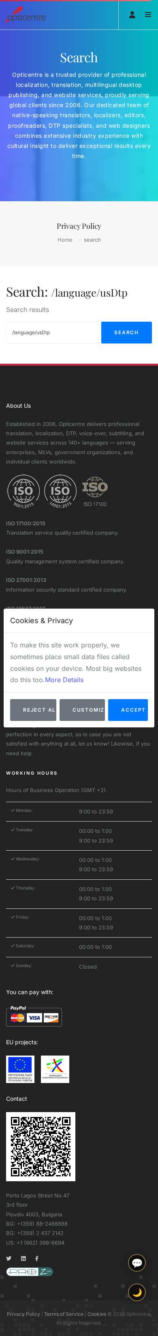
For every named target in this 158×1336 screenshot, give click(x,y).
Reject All (39, 710)
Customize (89, 710)
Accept (133, 710)
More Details (64, 680)
